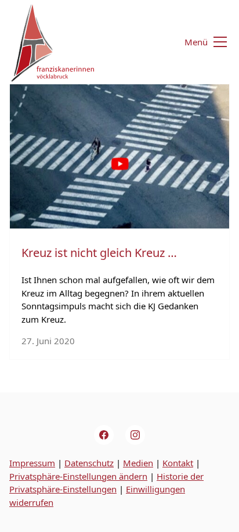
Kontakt (177, 463)
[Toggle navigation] (198, 42)
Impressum (32, 463)
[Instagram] (135, 435)
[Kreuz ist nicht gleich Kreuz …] (119, 156)
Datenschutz (89, 463)
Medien (138, 463)
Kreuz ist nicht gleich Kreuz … (99, 252)
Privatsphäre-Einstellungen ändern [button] (78, 476)
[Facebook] (104, 435)
